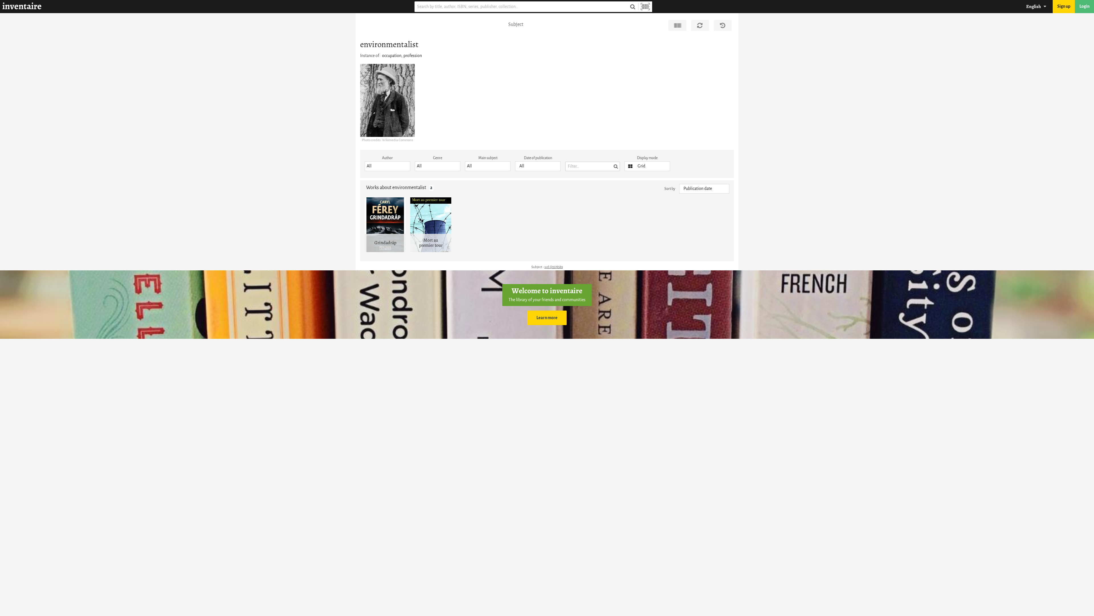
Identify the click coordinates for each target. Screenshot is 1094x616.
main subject (487, 157)
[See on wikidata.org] (677, 25)
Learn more (547, 318)
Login (1084, 6)
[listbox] (387, 166)
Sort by (669, 188)
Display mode (647, 157)
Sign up (1063, 6)
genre (437, 157)
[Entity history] (723, 25)
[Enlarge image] (387, 100)
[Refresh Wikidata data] (700, 25)
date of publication (538, 157)
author (387, 157)
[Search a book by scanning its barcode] (645, 6)
